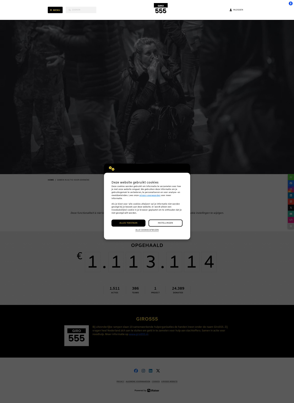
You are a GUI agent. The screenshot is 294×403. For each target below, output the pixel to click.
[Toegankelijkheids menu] (290, 3)
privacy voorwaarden (149, 195)
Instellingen (165, 223)
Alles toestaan (128, 223)
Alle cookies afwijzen (147, 230)
